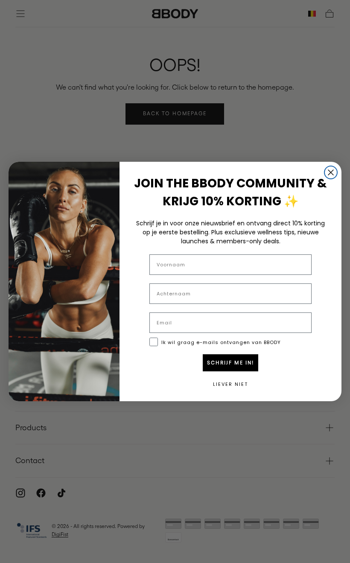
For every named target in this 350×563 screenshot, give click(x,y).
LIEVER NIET (230, 384)
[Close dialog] (330, 172)
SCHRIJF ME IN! (230, 363)
